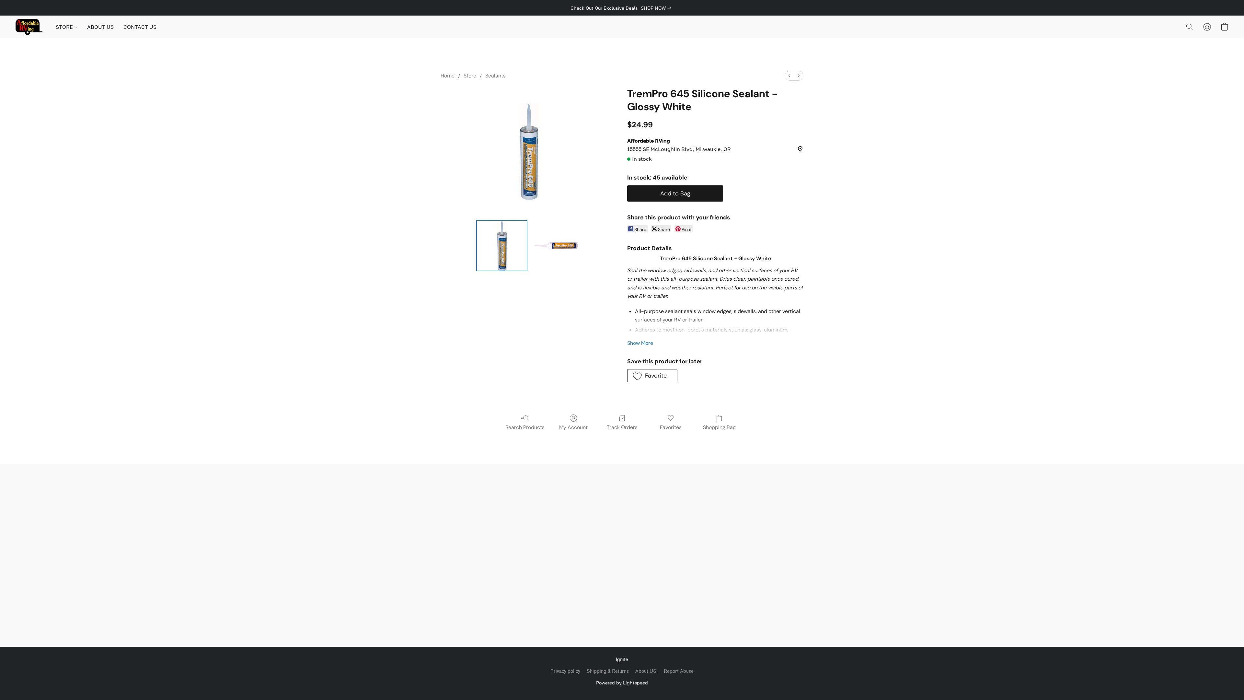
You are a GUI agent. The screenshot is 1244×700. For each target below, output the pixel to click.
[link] (657, 8)
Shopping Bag (719, 427)
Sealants (495, 75)
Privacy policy (565, 671)
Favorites (671, 427)
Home (448, 75)
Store (470, 75)
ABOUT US (100, 27)
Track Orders (622, 427)
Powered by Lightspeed (622, 682)
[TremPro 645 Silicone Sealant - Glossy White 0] (501, 245)
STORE (65, 27)
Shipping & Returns (608, 671)
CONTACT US (139, 27)
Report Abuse (679, 671)
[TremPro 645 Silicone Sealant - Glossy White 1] (555, 245)
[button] (29, 27)
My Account (573, 427)
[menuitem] (789, 75)
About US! (646, 671)
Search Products (525, 427)
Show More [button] (640, 343)
